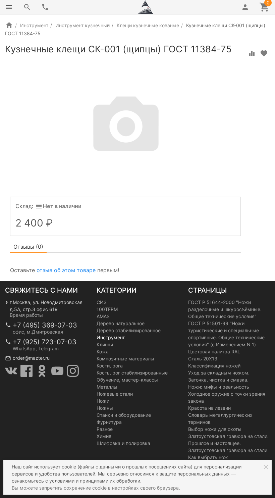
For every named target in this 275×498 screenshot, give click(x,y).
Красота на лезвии (209, 408)
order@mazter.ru (31, 358)
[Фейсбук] (26, 371)
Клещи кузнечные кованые (148, 25)
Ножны (105, 408)
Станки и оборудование (124, 415)
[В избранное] (264, 53)
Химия (104, 436)
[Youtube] (57, 371)
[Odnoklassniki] (42, 371)
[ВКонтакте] (11, 371)
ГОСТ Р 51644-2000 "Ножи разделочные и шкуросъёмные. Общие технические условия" (225, 309)
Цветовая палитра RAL (214, 351)
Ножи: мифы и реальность (218, 387)
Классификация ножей (214, 365)
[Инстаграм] (73, 371)
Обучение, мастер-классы (127, 380)
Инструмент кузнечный (82, 25)
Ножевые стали (115, 394)
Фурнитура (109, 422)
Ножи (103, 401)
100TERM (107, 309)
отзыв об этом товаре (66, 270)
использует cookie (55, 466)
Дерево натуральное (121, 323)
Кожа (103, 351)
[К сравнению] (252, 53)
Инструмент (34, 25)
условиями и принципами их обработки (94, 481)
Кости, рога (110, 365)
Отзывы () (28, 246)
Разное (105, 429)
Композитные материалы (125, 358)
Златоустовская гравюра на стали (227, 450)
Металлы (107, 387)
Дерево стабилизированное (129, 330)
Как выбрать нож (208, 457)
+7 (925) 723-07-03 (44, 342)
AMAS (103, 316)
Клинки (105, 344)
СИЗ (102, 302)
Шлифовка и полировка (123, 443)
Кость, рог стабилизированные (132, 373)
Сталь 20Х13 (202, 358)
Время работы (26, 315)
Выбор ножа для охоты (214, 429)
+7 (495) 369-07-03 (45, 325)
